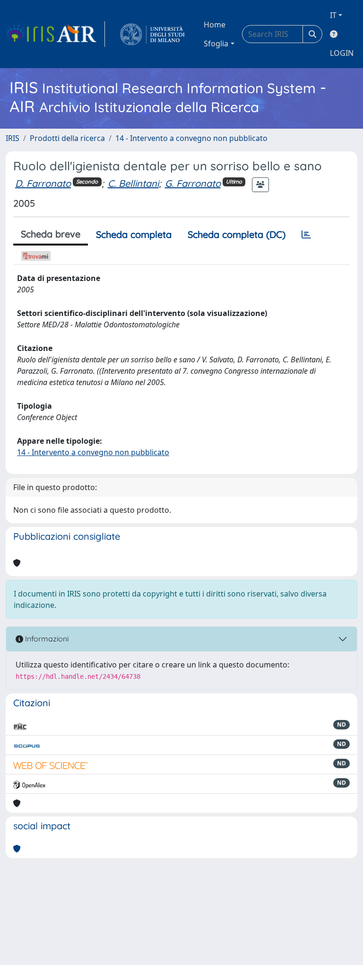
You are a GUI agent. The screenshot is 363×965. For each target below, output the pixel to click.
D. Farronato (43, 183)
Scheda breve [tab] (50, 234)
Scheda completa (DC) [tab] (236, 234)
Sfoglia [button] (216, 43)
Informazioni (46, 638)
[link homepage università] (152, 34)
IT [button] (333, 15)
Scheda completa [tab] (134, 234)
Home (214, 24)
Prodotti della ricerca (67, 138)
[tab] (306, 235)
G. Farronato (193, 183)
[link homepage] (55, 34)
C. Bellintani (133, 183)
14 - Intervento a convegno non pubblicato (191, 138)
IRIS (12, 138)
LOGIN (342, 53)
